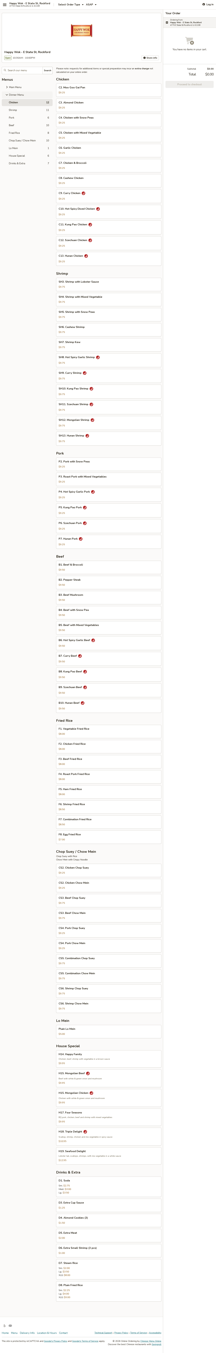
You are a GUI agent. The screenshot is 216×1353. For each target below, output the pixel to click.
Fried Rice (29, 133)
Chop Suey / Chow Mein (29, 140)
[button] (108, 90)
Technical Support (103, 1332)
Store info (151, 57)
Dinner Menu (16, 95)
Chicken (29, 102)
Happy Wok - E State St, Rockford (29, 3)
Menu (14, 1333)
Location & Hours (47, 1333)
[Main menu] (4, 4)
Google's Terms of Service (85, 1341)
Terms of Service (138, 1332)
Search (47, 70)
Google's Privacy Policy (55, 1341)
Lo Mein (29, 148)
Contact (63, 1333)
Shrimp (29, 110)
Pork (29, 117)
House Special (29, 156)
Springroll (156, 1344)
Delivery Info (27, 1333)
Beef (29, 125)
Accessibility (155, 1332)
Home (5, 1333)
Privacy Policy (121, 1332)
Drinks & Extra (29, 163)
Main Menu (14, 87)
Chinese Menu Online (150, 1341)
